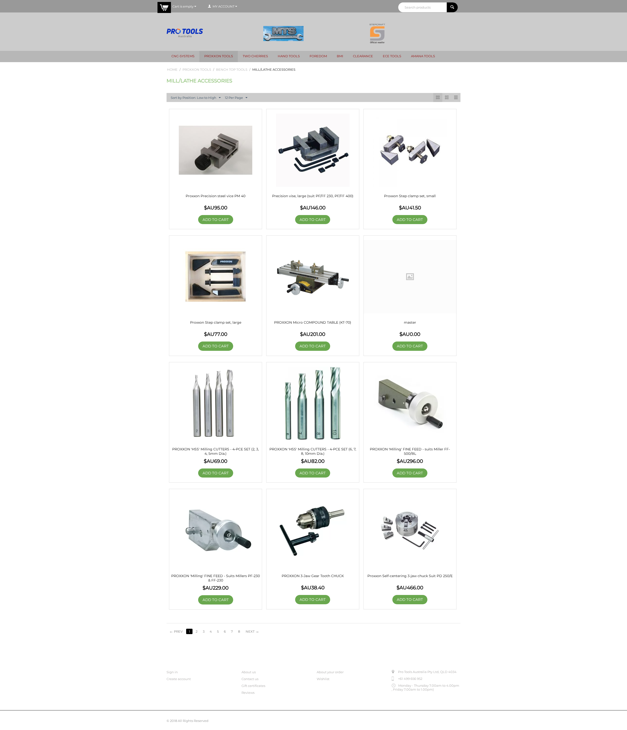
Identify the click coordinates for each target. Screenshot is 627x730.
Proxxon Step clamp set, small (410, 196)
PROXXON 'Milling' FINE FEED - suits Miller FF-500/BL (410, 451)
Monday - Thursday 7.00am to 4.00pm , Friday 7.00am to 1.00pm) (425, 687)
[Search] (452, 7)
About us (248, 672)
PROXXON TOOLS (218, 56)
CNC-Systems (182, 56)
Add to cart (216, 219)
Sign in (172, 672)
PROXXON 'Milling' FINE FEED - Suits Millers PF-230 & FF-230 (215, 578)
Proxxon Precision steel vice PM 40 (215, 196)
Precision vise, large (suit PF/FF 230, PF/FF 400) (312, 196)
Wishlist (323, 679)
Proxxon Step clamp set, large (215, 322)
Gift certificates (253, 686)
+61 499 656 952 (410, 679)
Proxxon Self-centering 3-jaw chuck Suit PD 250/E (410, 576)
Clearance (363, 56)
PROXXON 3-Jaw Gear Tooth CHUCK (313, 576)
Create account (179, 679)
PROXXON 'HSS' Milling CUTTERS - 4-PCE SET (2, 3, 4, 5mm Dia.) (215, 451)
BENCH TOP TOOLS (231, 69)
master (410, 322)
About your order (330, 672)
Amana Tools (423, 56)
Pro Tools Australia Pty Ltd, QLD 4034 (427, 672)
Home (172, 69)
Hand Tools (289, 56)
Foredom (318, 56)
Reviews (247, 693)
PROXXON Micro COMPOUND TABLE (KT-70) (312, 322)
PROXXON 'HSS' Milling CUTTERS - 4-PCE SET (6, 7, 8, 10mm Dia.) (312, 451)
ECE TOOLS (392, 56)
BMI (340, 56)
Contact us (249, 679)
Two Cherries (255, 56)
